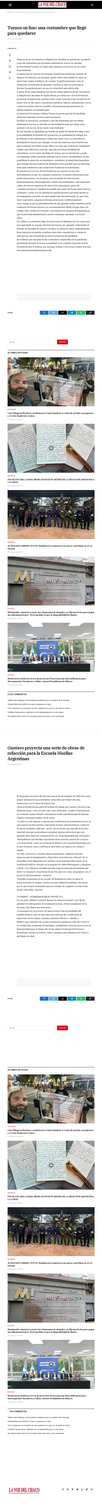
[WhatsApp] (9, 78)
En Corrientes (18, 694)
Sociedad (11, 542)
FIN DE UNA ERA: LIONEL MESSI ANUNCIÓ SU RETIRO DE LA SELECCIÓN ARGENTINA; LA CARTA (51, 481)
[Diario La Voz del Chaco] (52, 5)
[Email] (9, 66)
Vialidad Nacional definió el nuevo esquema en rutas (29, 704)
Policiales (12, 409)
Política (11, 608)
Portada (10, 12)
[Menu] (10, 5)
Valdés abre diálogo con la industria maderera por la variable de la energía (38, 700)
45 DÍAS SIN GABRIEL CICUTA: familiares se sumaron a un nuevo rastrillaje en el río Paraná (50, 547)
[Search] (92, 5)
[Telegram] (9, 72)
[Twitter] (9, 60)
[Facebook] (9, 55)
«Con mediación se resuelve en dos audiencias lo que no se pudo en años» (39, 708)
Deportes (11, 476)
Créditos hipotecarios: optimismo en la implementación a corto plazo (36, 712)
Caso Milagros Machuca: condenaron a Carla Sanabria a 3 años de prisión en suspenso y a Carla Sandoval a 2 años (50, 414)
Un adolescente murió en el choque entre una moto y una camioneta (36, 716)
